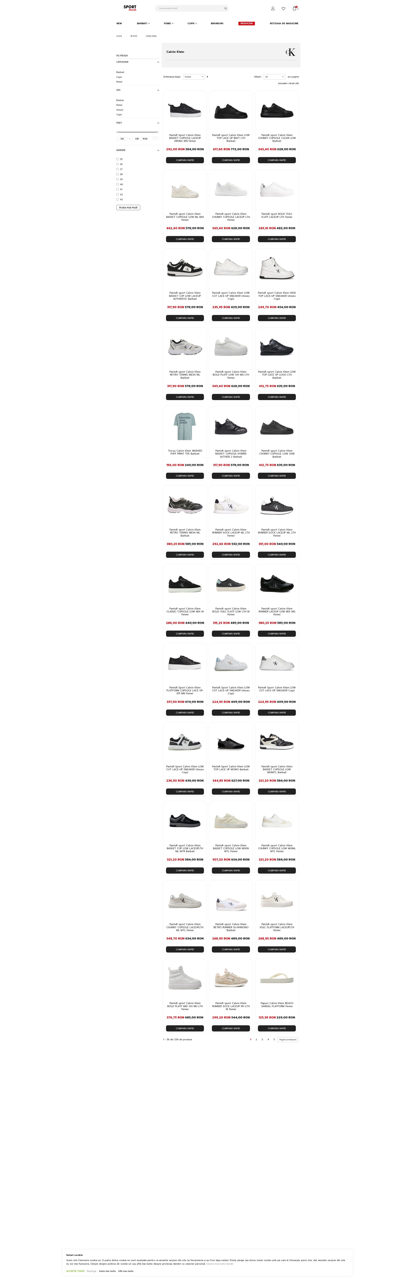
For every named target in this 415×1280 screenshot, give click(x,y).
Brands (134, 36)
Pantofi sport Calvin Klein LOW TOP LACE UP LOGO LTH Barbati (277, 374)
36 (121, 164)
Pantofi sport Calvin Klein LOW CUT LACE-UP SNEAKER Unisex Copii (231, 295)
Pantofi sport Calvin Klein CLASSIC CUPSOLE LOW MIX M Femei (185, 611)
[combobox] (192, 8)
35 (121, 159)
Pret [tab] (119, 122)
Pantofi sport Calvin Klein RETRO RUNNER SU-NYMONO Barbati (231, 927)
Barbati (120, 72)
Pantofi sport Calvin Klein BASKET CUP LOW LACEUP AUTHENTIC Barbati (185, 295)
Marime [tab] (120, 150)
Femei (119, 81)
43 (121, 199)
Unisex (119, 109)
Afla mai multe (125, 1271)
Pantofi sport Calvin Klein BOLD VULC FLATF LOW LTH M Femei (230, 611)
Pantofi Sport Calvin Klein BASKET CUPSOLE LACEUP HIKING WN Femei (185, 138)
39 (121, 179)
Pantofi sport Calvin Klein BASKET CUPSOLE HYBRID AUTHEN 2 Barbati (231, 453)
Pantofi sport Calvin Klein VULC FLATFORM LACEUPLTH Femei (277, 927)
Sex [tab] (118, 90)
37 (121, 169)
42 (121, 194)
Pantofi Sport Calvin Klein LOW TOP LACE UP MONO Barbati (231, 768)
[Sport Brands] (130, 8)
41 (121, 189)
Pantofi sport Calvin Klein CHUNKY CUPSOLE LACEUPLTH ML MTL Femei (184, 927)
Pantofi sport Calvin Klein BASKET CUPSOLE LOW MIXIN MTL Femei (231, 848)
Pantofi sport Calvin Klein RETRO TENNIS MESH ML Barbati (185, 374)
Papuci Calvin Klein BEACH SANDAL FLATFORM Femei (277, 1005)
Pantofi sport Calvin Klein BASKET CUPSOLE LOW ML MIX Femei (185, 216)
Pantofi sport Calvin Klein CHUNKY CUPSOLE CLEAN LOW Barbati (277, 138)
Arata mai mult (128, 207)
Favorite (283, 9)
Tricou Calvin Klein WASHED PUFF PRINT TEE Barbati (185, 452)
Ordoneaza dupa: (172, 76)
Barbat (120, 100)
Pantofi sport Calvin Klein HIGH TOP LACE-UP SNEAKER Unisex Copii (277, 295)
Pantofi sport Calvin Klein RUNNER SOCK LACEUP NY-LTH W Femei (231, 1006)
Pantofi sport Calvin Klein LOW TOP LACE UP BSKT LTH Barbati (231, 138)
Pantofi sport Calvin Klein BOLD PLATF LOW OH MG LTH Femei (231, 374)
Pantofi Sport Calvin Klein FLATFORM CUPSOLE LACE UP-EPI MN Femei (185, 690)
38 (121, 174)
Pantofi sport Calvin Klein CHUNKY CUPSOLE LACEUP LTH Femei (231, 216)
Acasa (119, 36)
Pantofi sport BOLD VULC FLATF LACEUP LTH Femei (276, 215)
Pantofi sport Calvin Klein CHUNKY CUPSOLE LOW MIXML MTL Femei (277, 848)
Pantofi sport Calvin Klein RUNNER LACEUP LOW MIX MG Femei (277, 611)
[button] (202, 96)
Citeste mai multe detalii (219, 1263)
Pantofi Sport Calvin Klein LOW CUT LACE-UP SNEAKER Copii (277, 689)
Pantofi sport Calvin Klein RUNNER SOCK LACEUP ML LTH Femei (231, 532)
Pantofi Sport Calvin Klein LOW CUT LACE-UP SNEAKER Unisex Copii (231, 690)
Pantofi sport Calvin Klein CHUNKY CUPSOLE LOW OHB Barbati (277, 453)
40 (121, 184)
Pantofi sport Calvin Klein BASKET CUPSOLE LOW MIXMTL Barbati (276, 769)
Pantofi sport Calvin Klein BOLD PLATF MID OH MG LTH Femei (185, 1006)
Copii (119, 77)
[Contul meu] (273, 8)
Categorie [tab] (122, 61)
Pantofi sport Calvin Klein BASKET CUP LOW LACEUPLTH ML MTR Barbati (185, 848)
